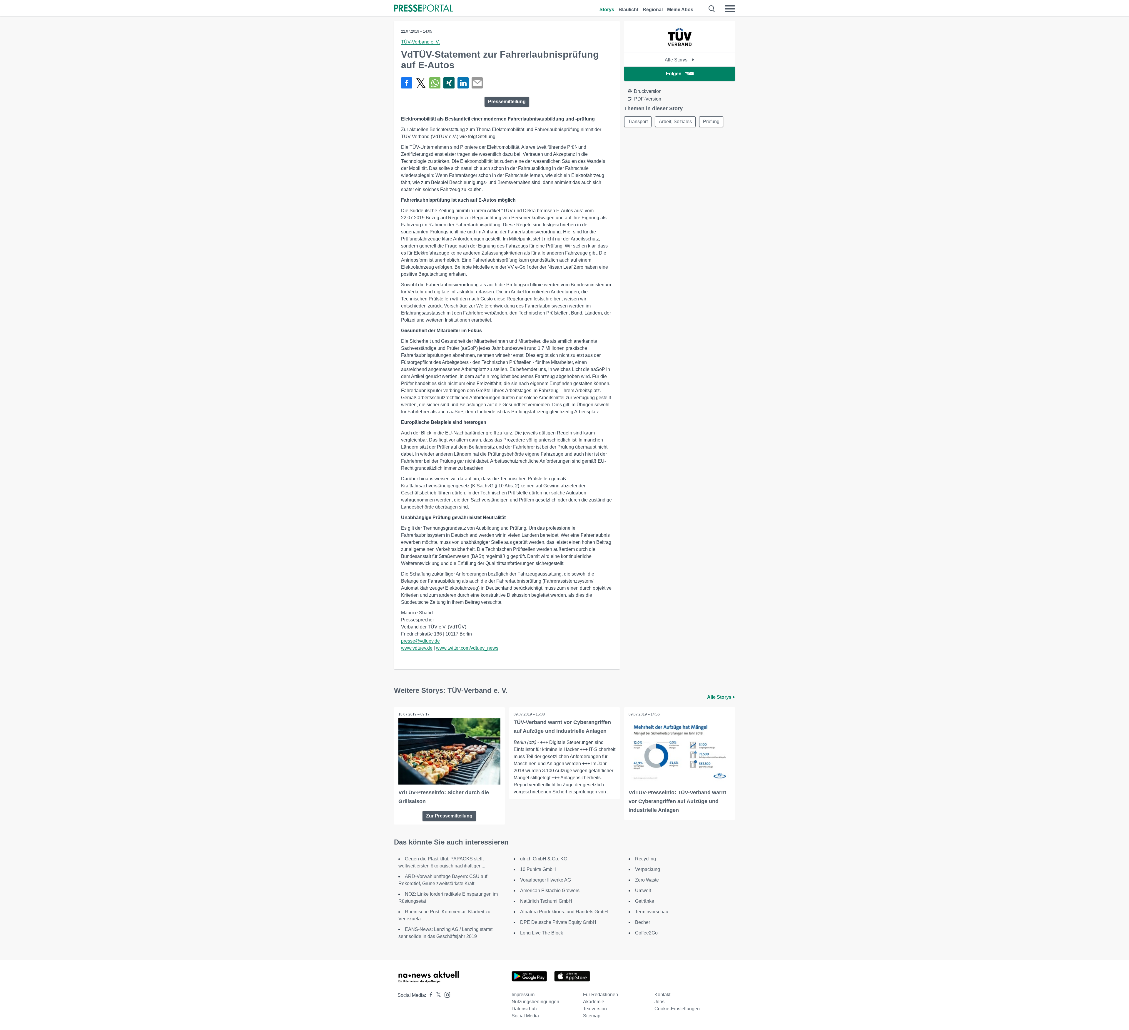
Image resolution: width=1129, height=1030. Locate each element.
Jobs (659, 1001)
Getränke (644, 901)
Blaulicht (628, 9)
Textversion (595, 1008)
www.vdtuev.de (416, 648)
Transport (638, 121)
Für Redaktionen (600, 994)
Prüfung (711, 121)
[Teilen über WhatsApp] (434, 82)
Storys (606, 9)
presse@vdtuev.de (420, 640)
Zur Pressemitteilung (449, 815)
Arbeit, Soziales (675, 121)
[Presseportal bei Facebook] (429, 995)
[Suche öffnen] (712, 9)
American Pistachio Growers (549, 890)
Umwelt (643, 890)
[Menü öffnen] (729, 9)
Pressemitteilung (507, 101)
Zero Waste (647, 879)
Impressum (523, 994)
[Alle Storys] (679, 47)
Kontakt (662, 994)
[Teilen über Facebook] (406, 82)
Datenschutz (525, 1008)
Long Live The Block (541, 932)
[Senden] (477, 82)
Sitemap (591, 1015)
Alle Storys (677, 59)
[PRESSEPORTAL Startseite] (423, 9)
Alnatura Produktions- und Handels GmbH (564, 911)
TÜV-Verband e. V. (420, 41)
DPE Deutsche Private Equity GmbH (558, 922)
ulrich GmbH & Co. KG (543, 858)
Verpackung (647, 869)
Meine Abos (680, 9)
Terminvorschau (651, 911)
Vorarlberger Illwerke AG (545, 879)
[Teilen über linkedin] (463, 82)
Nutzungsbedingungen (535, 1001)
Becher (642, 922)
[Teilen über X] (420, 82)
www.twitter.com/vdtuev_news (467, 648)
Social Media (525, 1015)
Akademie (593, 1001)
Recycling (645, 858)
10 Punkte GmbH (538, 869)
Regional (653, 9)
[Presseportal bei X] (436, 995)
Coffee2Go (646, 932)
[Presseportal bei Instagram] (445, 994)
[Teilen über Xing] (449, 82)
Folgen (674, 73)
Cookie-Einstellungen (677, 1008)
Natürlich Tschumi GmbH (546, 901)
